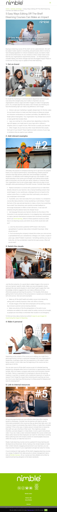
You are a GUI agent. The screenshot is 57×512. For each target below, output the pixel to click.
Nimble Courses (15, 455)
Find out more (30, 510)
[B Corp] (37, 489)
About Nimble (28, 500)
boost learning (18, 218)
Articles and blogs (16, 9)
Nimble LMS (28, 498)
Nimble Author (28, 493)
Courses (28, 504)
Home (7, 9)
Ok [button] (45, 510)
